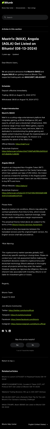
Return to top (7, 361)
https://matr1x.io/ (22, 144)
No (33, 345)
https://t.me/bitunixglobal (21, 315)
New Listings (32, 8)
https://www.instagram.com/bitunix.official (28, 324)
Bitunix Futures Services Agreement (27, 225)
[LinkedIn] (10, 331)
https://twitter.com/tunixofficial (21, 310)
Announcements (20, 8)
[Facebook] (3, 331)
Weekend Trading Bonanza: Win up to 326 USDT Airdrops (24, 392)
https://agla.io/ (21, 186)
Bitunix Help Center (7, 8)
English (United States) (37, 424)
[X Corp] (6, 331)
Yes (17, 345)
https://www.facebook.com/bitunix (25, 319)
